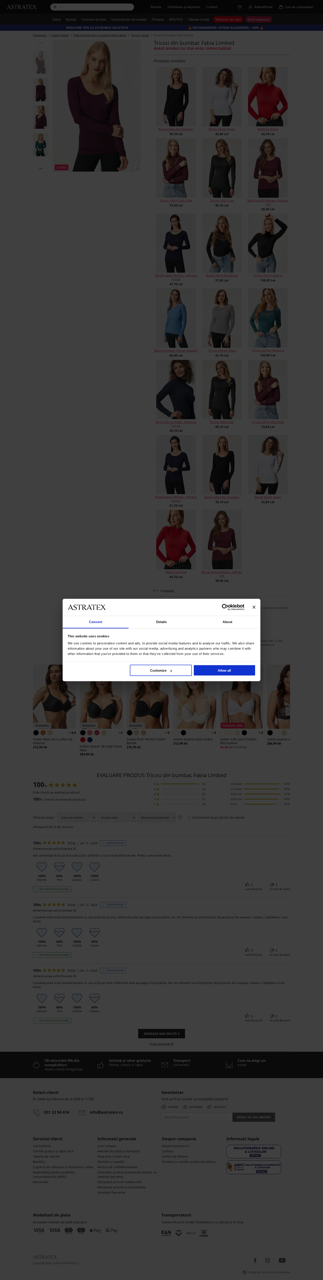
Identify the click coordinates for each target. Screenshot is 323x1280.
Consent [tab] (95, 622)
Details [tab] (161, 622)
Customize (158, 670)
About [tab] (227, 622)
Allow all (224, 670)
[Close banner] (254, 607)
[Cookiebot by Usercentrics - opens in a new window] (225, 607)
